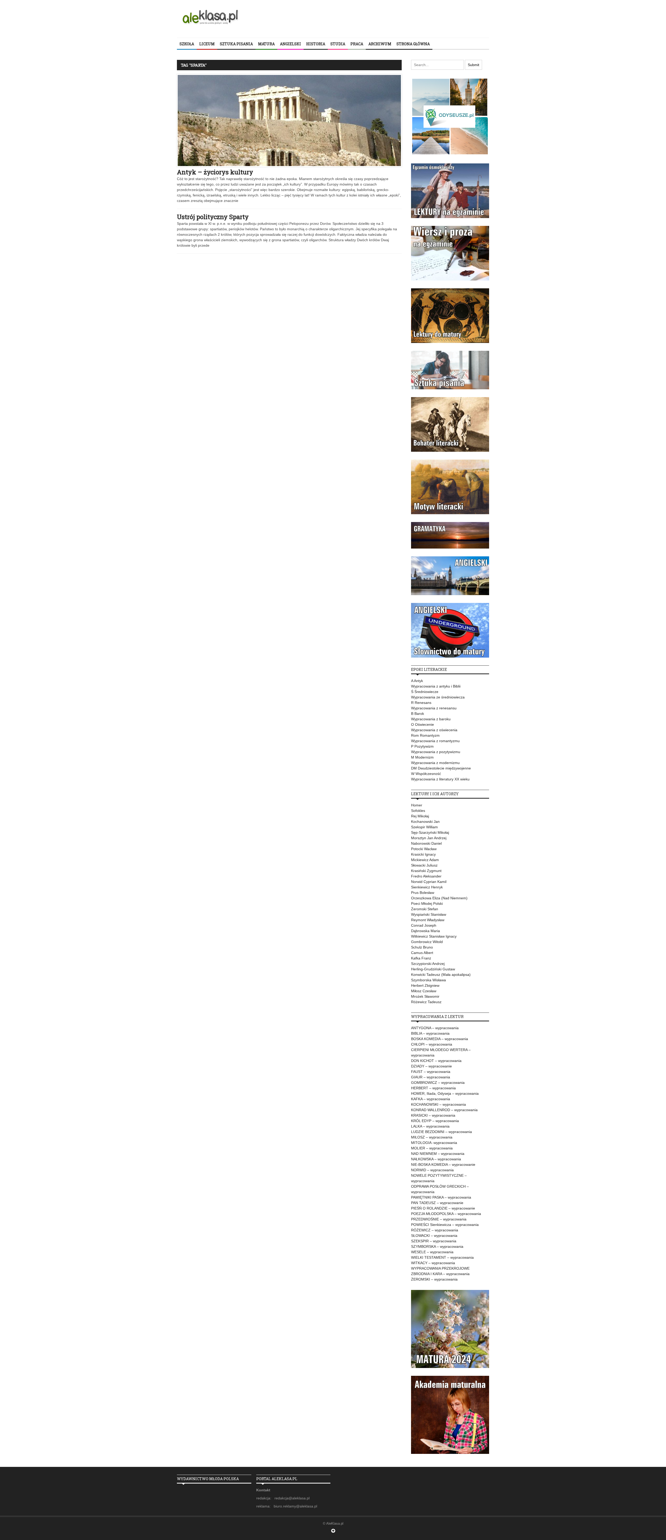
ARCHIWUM (379, 43)
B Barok (417, 713)
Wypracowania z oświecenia (434, 730)
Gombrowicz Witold (427, 942)
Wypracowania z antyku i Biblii (435, 686)
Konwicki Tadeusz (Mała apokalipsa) (441, 974)
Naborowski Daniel (426, 843)
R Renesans (421, 703)
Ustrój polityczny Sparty (213, 217)
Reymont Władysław (427, 920)
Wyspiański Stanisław (428, 914)
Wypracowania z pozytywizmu (435, 752)
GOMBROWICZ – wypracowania (438, 1082)
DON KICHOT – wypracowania (436, 1061)
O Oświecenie (422, 724)
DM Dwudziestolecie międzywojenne (441, 768)
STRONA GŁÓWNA (413, 43)
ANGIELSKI (290, 43)
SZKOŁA (187, 43)
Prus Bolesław (422, 892)
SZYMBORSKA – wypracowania (437, 1246)
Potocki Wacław (424, 849)
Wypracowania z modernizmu (435, 763)
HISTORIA (315, 43)
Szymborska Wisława (428, 980)
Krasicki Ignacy (423, 854)
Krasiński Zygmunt (426, 871)
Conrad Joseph (423, 925)
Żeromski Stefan (424, 909)
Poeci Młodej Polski (427, 903)
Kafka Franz (421, 958)
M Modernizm (422, 757)
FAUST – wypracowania (430, 1072)
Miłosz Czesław (423, 991)
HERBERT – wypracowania (433, 1088)
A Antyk (417, 681)
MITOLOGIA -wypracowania (434, 1143)
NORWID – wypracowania (432, 1170)
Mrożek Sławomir (425, 996)
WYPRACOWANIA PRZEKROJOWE (440, 1268)
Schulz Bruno (422, 947)
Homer (416, 805)
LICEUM (207, 43)
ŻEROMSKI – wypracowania (434, 1279)
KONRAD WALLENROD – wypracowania (444, 1110)
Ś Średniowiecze (424, 692)
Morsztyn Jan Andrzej (428, 838)
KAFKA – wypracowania (430, 1099)
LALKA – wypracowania (430, 1126)
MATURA (266, 43)
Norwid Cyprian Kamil (428, 882)
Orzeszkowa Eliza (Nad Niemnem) (439, 898)
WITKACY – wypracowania (433, 1263)
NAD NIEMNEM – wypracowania (437, 1153)
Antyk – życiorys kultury (215, 172)
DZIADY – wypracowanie (431, 1066)
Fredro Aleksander (426, 876)
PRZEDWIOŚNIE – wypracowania (438, 1219)
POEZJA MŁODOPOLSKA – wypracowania (446, 1214)
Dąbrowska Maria (425, 931)
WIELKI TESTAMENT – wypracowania (442, 1257)
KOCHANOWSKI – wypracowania (438, 1104)
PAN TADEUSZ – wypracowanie (437, 1203)
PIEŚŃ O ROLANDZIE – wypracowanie (443, 1208)
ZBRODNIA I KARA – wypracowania (440, 1274)
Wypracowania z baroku (431, 719)
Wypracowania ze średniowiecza (438, 697)
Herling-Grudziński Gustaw (433, 969)
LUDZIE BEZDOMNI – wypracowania (441, 1132)
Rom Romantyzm (425, 735)
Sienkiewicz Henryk (427, 887)
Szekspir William (424, 827)
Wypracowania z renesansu (434, 708)
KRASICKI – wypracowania (433, 1115)
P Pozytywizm (422, 746)
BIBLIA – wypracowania (430, 1033)
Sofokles (418, 811)
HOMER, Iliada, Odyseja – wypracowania (445, 1093)
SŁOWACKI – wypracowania (434, 1235)
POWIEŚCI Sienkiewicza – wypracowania (445, 1225)
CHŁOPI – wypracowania (431, 1044)
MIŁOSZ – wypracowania (431, 1137)
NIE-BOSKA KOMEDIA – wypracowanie (443, 1164)
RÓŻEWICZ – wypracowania (434, 1230)
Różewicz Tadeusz (426, 1002)
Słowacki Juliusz (424, 865)
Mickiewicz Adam (425, 860)
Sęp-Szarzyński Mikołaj (430, 832)
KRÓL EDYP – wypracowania (435, 1121)
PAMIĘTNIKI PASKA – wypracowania (441, 1197)
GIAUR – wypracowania (430, 1077)
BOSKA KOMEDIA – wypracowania (439, 1039)
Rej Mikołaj (420, 816)
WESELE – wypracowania (432, 1252)
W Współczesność (426, 774)
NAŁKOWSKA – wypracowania (436, 1159)
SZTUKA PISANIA (236, 43)
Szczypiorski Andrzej (428, 964)
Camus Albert (422, 953)
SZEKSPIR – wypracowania (433, 1241)
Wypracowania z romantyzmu (435, 741)
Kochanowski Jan (425, 821)
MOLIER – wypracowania (432, 1148)
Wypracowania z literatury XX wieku (440, 779)
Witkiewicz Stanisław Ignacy (434, 936)
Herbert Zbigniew (425, 985)
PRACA (356, 43)
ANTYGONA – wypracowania (435, 1028)
